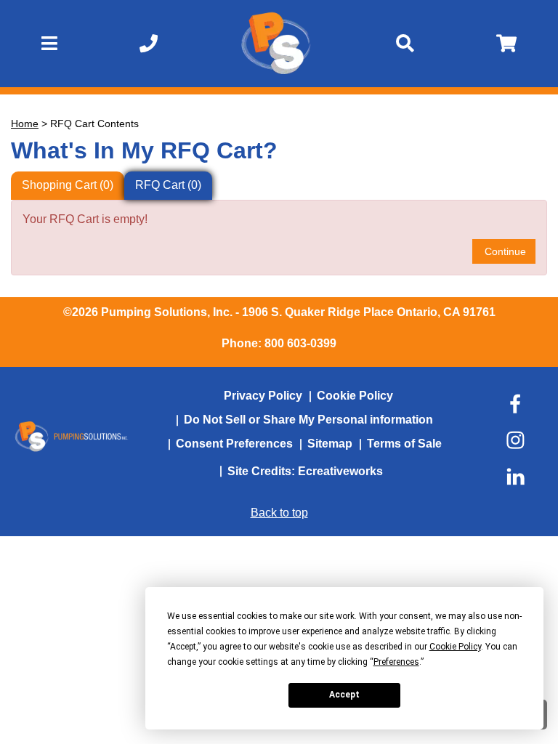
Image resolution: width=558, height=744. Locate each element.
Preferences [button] (396, 662)
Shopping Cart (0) (67, 185)
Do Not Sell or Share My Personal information (308, 419)
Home (25, 123)
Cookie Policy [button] (455, 647)
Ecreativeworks (340, 471)
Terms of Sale (404, 443)
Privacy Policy (263, 395)
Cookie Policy (355, 395)
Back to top (279, 512)
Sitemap (329, 443)
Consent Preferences (234, 443)
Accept (344, 695)
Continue (504, 251)
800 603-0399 (300, 343)
